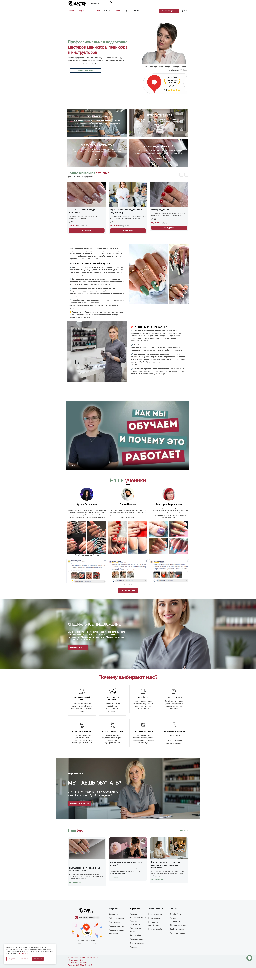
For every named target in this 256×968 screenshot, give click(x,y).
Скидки (97, 11)
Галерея (117, 11)
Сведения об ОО (84, 11)
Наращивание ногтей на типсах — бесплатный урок (126, 869)
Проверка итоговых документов (116, 931)
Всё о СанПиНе (175, 914)
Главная (71, 11)
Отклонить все (24, 959)
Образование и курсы (119, 879)
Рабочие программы (116, 918)
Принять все (38, 959)
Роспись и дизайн (155, 929)
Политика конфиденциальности (138, 915)
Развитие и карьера (177, 933)
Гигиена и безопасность (175, 919)
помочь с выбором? (85, 70)
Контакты (135, 11)
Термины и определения (135, 922)
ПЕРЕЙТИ (97, 128)
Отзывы (107, 11)
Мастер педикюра (77, 209)
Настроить (11, 959)
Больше (183, 830)
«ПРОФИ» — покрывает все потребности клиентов (164, 211)
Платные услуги (115, 922)
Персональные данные (135, 929)
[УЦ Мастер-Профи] (77, 4)
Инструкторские (154, 918)
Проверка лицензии (116, 926)
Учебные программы (169, 11)
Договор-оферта (136, 935)
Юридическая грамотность (80, 873)
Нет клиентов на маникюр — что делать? (167, 863)
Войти (186, 11)
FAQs (126, 11)
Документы (113, 914)
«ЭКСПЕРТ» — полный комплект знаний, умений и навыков (126, 211)
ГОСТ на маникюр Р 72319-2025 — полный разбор (86, 863)
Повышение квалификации (154, 923)
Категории (94, 4)
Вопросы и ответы (137, 943)
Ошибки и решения (159, 873)
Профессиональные (156, 914)
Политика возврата (137, 939)
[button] (182, 175)
